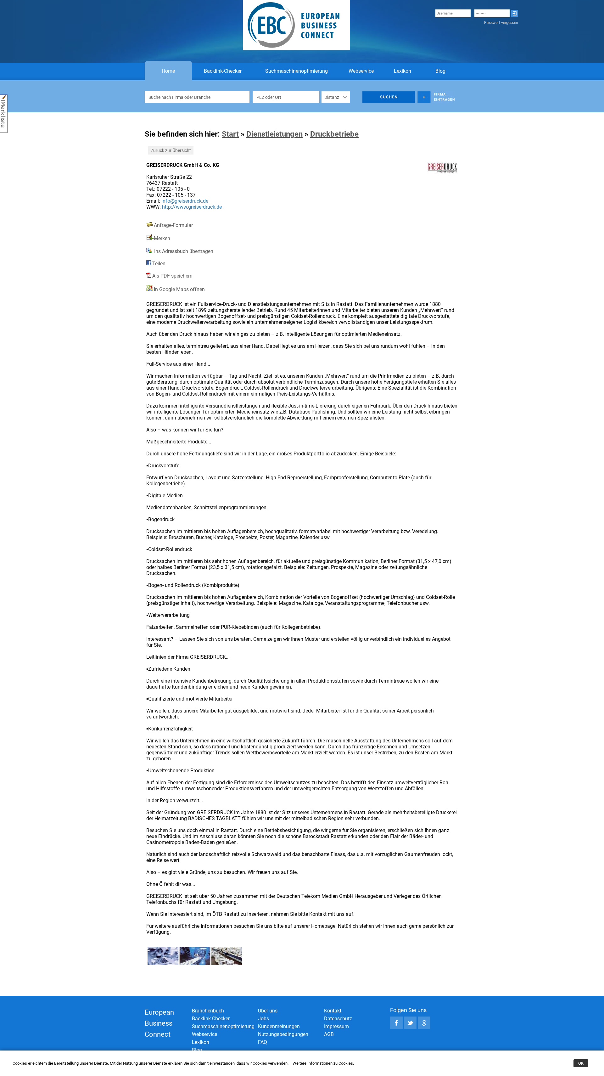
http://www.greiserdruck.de (192, 207)
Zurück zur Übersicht (171, 150)
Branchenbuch (208, 1011)
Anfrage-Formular (173, 225)
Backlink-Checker (223, 71)
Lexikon (402, 71)
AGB (329, 1034)
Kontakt (332, 1011)
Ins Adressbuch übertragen (183, 251)
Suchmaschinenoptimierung (296, 71)
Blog (440, 71)
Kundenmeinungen (279, 1026)
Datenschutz (338, 1019)
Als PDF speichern (172, 276)
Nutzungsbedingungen (283, 1034)
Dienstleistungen (274, 134)
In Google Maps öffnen (179, 289)
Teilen (158, 264)
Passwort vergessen (501, 22)
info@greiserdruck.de (184, 201)
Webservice (361, 71)
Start (230, 134)
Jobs (263, 1019)
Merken (162, 238)
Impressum (336, 1026)
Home (168, 71)
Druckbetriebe (334, 134)
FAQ (262, 1042)
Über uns (267, 1011)
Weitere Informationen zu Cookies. (323, 1063)
